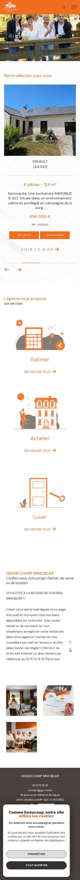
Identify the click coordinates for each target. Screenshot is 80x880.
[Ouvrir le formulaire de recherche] (64, 7)
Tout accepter (36, 865)
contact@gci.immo (40, 790)
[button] (19, 269)
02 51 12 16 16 (40, 785)
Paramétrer (36, 854)
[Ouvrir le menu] (73, 7)
